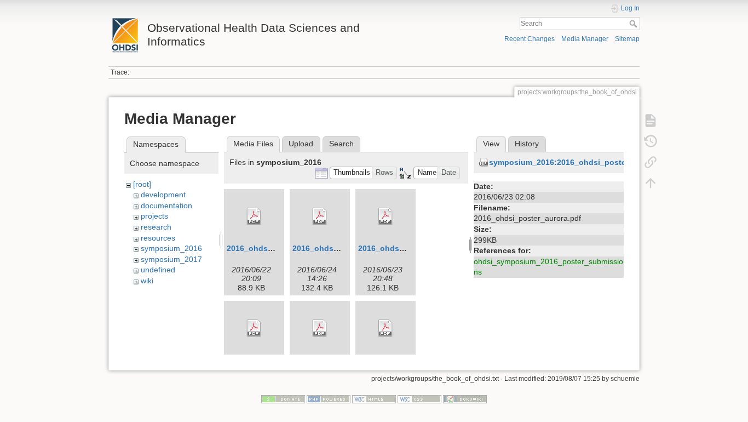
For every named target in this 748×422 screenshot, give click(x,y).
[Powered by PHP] (328, 398)
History (527, 143)
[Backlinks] (650, 162)
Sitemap (627, 39)
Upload (301, 143)
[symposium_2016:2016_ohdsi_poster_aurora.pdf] (254, 328)
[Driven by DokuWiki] (465, 398)
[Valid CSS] (419, 398)
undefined (158, 269)
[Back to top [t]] (650, 183)
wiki (147, 280)
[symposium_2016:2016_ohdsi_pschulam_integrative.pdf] (319, 328)
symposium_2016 (171, 248)
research (156, 227)
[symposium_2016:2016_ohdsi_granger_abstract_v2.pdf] (319, 216)
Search (634, 23)
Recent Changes (529, 39)
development (163, 194)
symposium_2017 (171, 259)
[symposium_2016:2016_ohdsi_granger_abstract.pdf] (254, 216)
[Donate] (283, 398)
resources (158, 237)
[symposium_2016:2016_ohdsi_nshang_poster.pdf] (385, 216)
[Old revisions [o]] (650, 141)
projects (154, 216)
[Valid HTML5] (374, 398)
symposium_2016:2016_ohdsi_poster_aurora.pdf (580, 162)
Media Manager (584, 39)
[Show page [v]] (650, 120)
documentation (166, 205)
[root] (142, 184)
